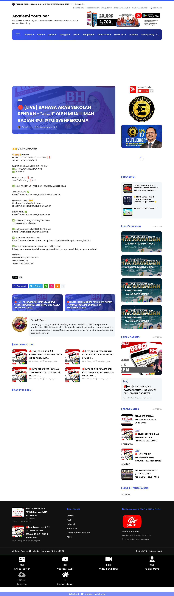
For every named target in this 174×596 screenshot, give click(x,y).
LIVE (19, 98)
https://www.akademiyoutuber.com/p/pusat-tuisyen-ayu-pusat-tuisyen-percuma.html (54, 246)
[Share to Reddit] (57, 284)
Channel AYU (78, 4)
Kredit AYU (119, 32)
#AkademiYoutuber (122, 4)
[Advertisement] (87, 59)
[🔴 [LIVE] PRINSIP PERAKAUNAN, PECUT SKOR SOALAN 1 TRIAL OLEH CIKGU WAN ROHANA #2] (72, 379)
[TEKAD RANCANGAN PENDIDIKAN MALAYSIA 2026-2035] (13, 5)
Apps (69, 534)
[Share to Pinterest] (51, 284)
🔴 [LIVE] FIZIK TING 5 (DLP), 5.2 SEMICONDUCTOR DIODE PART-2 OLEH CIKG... (44, 370)
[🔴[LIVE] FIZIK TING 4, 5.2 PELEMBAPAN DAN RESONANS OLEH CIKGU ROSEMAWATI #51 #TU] (19, 361)
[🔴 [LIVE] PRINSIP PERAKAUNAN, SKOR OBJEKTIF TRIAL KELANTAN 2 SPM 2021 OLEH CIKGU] (72, 361)
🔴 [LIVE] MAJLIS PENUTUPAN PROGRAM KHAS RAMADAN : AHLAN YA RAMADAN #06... (141, 238)
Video (40, 32)
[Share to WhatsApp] (46, 284)
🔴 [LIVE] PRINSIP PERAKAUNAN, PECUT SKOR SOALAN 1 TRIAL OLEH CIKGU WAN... (98, 370)
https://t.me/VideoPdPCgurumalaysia (30, 229)
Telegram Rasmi (93, 4)
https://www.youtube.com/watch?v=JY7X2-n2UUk (36, 192)
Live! (75, 32)
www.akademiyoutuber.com (25, 255)
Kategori (64, 32)
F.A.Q (69, 517)
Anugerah (87, 32)
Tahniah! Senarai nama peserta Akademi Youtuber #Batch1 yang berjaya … (146, 185)
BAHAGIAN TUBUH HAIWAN (145, 206)
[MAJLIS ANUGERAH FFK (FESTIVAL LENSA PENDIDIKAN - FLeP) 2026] (127, 477)
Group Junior (106, 4)
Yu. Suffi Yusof (38, 318)
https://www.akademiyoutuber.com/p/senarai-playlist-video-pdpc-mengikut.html (51, 238)
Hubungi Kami (155, 548)
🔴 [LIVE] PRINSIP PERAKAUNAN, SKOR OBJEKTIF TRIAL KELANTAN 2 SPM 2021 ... (98, 352)
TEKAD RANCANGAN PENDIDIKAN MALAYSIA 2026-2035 (39, 4)
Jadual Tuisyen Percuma (78, 530)
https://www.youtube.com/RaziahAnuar (31, 212)
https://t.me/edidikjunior (24, 221)
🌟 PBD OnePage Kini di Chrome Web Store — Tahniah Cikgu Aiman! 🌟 (145, 197)
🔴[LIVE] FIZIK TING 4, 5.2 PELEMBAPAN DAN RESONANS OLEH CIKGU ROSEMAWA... (45, 352)
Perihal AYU (141, 548)
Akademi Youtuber (30, 14)
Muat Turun (103, 32)
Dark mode (157, 4)
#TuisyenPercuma (139, 4)
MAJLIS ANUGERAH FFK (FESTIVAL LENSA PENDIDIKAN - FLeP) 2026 (147, 471)
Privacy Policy (147, 32)
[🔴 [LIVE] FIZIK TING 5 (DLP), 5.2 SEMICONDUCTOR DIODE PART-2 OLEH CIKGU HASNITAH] (19, 379)
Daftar (51, 32)
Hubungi (133, 32)
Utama (28, 32)
